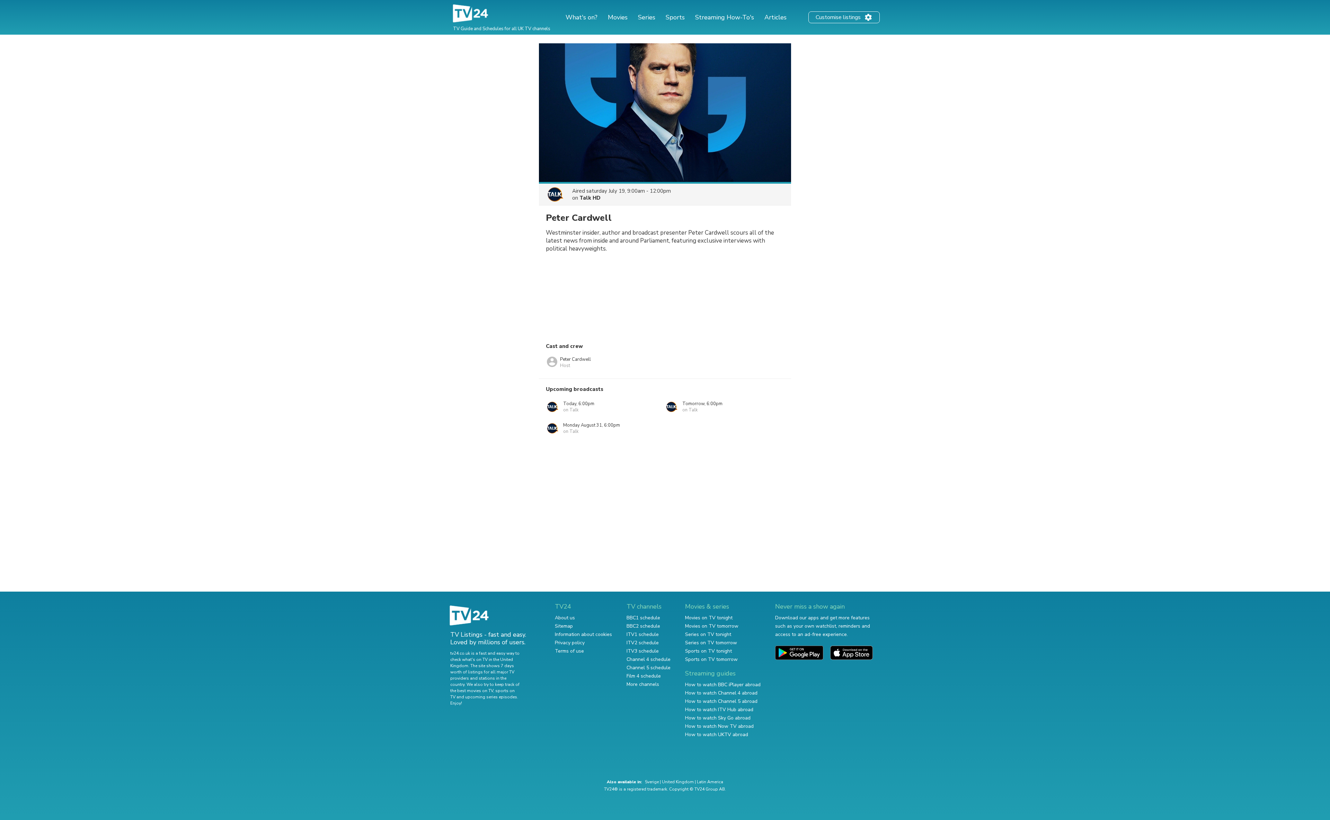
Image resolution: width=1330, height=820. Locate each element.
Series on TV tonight (708, 634)
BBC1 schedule (643, 617)
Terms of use (569, 651)
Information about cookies (583, 634)
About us (565, 617)
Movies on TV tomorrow (711, 626)
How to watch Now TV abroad (719, 726)
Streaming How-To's (724, 17)
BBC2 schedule (643, 626)
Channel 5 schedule (649, 667)
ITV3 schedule (643, 651)
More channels (643, 684)
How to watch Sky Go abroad (718, 718)
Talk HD (590, 197)
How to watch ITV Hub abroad (719, 709)
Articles (775, 17)
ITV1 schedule (643, 634)
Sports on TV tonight (708, 651)
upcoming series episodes (491, 697)
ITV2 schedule (643, 642)
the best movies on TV (471, 690)
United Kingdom (678, 782)
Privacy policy (570, 642)
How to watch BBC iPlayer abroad (723, 684)
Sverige (652, 782)
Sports (675, 17)
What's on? (581, 17)
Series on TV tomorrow (711, 642)
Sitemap (564, 626)
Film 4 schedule (644, 676)
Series (646, 17)
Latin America (710, 782)
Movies (618, 17)
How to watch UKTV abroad (716, 734)
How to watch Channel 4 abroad (721, 693)
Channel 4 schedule (649, 659)
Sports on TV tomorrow (711, 659)
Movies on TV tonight (709, 617)
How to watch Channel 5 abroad (721, 701)
